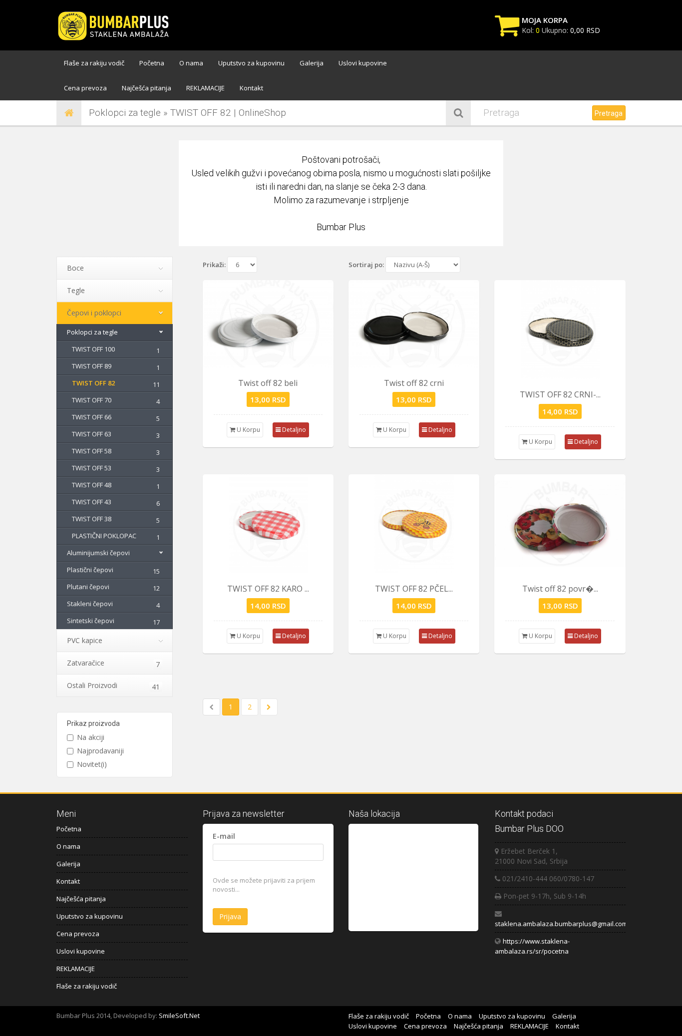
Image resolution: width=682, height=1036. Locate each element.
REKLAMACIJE (205, 87)
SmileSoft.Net (179, 1015)
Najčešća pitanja (146, 87)
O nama (191, 62)
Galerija (312, 62)
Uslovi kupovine (363, 62)
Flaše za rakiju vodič (94, 62)
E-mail (224, 836)
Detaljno (293, 429)
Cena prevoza (85, 87)
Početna (151, 62)
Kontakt (251, 87)
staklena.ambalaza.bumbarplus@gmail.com (561, 923)
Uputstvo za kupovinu (251, 62)
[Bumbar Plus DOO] (116, 26)
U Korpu (247, 429)
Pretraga (609, 113)
